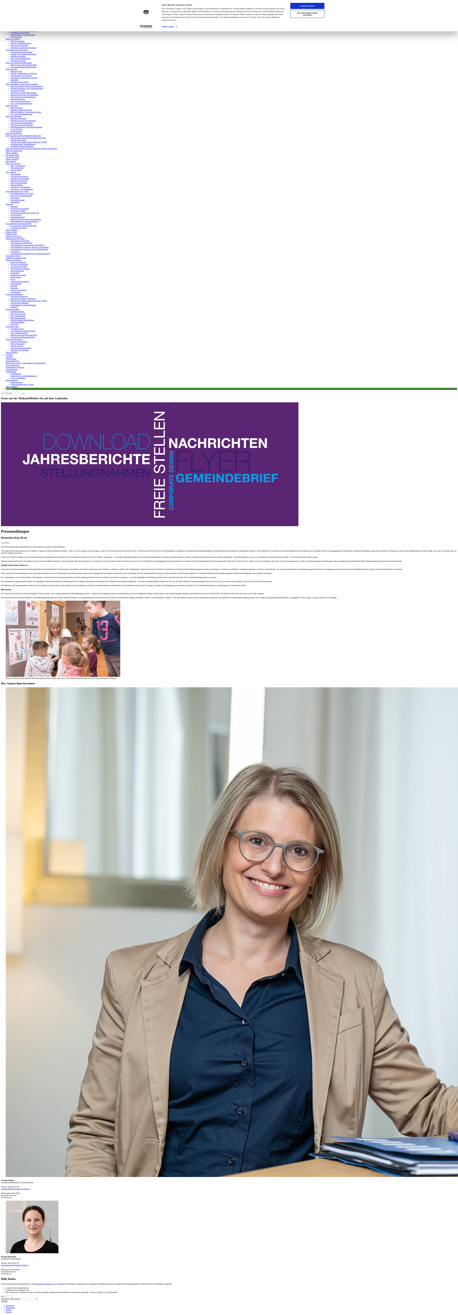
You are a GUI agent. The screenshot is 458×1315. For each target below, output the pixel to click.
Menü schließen (12, 153)
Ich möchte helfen (12, 155)
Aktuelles (9, 354)
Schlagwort (5, 1299)
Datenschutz (10, 1308)
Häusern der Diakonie (43, 1284)
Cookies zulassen (307, 6)
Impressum (10, 1306)
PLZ (2, 1296)
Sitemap (9, 1312)
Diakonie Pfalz (11, 232)
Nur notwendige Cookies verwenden (307, 14)
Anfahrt (9, 1310)
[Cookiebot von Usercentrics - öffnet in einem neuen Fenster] (146, 26)
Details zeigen (168, 27)
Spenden (9, 389)
